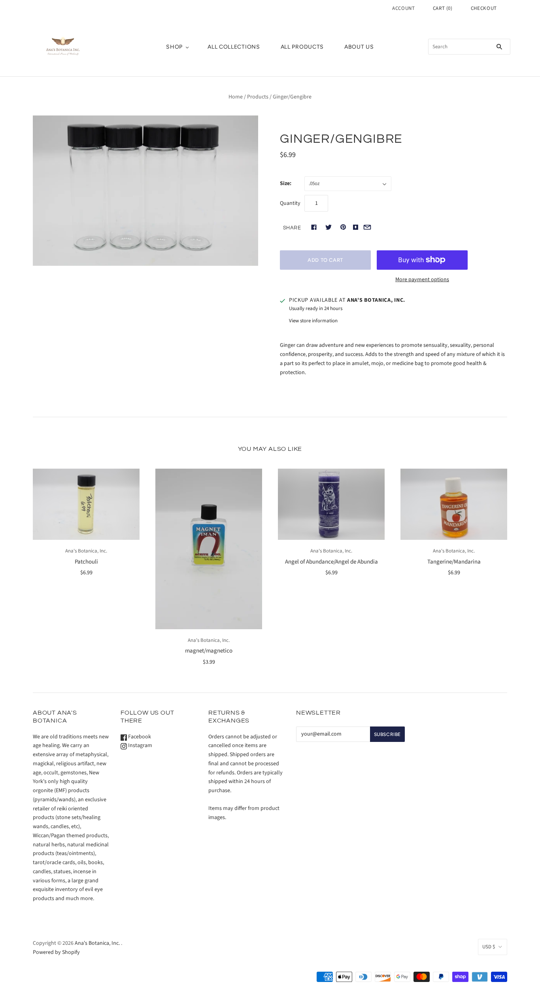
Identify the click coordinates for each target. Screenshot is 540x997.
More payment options (422, 280)
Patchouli (86, 562)
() (443, 8)
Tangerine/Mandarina (454, 562)
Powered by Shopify (56, 952)
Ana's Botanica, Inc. (86, 550)
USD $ (488, 946)
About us (359, 47)
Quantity (290, 203)
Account (403, 8)
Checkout (484, 8)
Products (257, 97)
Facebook (139, 737)
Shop (174, 47)
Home (235, 97)
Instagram (139, 745)
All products (302, 47)
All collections (234, 47)
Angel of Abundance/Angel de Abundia (331, 562)
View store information (313, 320)
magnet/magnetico (208, 651)
